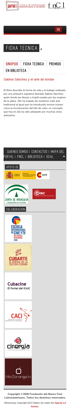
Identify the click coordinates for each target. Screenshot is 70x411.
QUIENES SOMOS (17, 152)
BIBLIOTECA (35, 157)
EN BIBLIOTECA (16, 71)
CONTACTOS (39, 152)
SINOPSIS (12, 64)
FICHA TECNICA (33, 64)
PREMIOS (55, 64)
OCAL (50, 157)
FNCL (20, 157)
